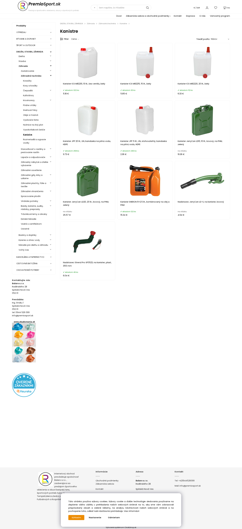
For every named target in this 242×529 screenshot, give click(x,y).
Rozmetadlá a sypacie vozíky (34, 141)
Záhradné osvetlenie (31, 170)
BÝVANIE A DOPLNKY (26, 38)
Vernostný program (220, 16)
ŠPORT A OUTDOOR (25, 45)
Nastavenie (95, 517)
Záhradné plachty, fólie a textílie (33, 185)
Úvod (118, 16)
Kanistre (27, 134)
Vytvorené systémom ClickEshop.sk (121, 527)
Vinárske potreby (29, 201)
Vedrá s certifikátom (31, 224)
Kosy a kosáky (30, 85)
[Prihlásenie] (207, 7)
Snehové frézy (30, 110)
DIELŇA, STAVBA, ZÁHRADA (29, 51)
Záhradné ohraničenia (32, 191)
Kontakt (178, 16)
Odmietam (114, 517)
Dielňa (22, 56)
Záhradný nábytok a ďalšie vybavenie (34, 164)
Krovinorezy (29, 100)
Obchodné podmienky (107, 480)
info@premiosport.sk (190, 485)
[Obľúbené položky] (215, 7)
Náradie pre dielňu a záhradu (33, 245)
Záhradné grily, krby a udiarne (31, 177)
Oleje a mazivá (30, 115)
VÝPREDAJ (21, 32)
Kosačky (27, 80)
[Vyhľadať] (94, 7)
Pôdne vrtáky (29, 105)
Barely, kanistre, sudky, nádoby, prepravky (32, 208)
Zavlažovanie (27, 71)
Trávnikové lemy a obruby (34, 214)
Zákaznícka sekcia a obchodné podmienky (147, 16)
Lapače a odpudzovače (33, 157)
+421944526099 (187, 480)
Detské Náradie (28, 219)
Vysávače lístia (31, 120)
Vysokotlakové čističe (34, 129)
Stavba (22, 61)
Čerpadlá (28, 90)
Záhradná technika (31, 75)
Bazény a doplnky (27, 235)
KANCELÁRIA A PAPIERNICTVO (30, 257)
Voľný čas (24, 249)
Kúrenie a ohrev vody (29, 240)
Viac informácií (131, 511)
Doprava (190, 16)
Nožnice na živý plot (33, 124)
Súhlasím (76, 517)
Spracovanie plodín (31, 196)
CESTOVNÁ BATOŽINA (27, 263)
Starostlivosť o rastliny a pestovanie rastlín (33, 151)
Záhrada (23, 66)
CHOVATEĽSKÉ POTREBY (27, 270)
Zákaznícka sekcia (105, 483)
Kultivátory (28, 95)
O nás (202, 16)
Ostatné (25, 228)
